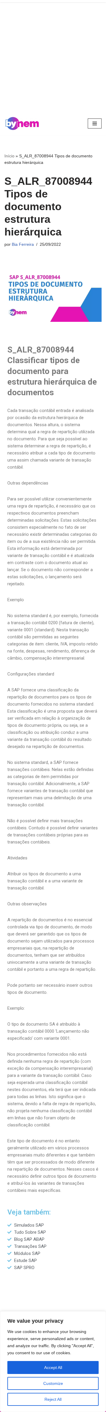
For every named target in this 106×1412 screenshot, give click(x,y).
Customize (53, 1383)
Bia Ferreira (23, 244)
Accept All (53, 1367)
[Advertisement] (53, 56)
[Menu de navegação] (95, 123)
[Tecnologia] (22, 123)
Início (9, 156)
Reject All (53, 1399)
